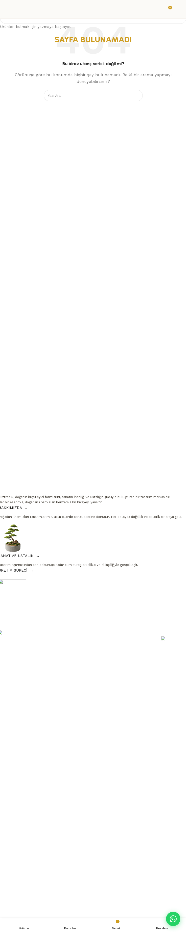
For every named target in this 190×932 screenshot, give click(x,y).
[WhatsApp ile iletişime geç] (173, 919)
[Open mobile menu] (178, 9)
